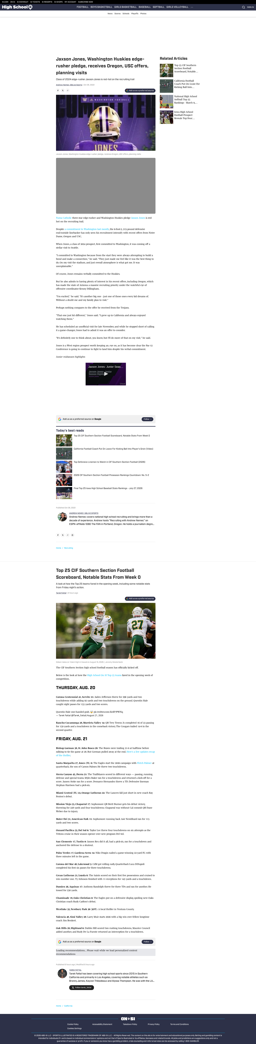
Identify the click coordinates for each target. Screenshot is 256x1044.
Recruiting (68, 548)
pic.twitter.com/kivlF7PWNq (108, 712)
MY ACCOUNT (70, 2)
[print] (72, 535)
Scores (117, 14)
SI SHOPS (58, 2)
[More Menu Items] (191, 7)
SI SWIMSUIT (22, 2)
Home (58, 548)
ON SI (12, 2)
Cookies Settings (74, 1029)
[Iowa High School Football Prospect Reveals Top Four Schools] (180, 117)
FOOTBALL (83, 7)
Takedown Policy (130, 1024)
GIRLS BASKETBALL (125, 7)
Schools (126, 14)
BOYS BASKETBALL (101, 7)
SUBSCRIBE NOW (85, 2)
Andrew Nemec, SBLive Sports (69, 85)
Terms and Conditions (179, 1024)
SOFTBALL (158, 7)
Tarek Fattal (61, 593)
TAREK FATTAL (75, 970)
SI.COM (5, 2)
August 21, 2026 (95, 715)
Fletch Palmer (144, 763)
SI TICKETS (35, 2)
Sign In (250, 7)
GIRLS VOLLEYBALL (177, 7)
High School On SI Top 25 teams (104, 675)
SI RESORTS (47, 2)
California (68, 1006)
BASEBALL (145, 7)
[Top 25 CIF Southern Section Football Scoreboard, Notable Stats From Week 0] (180, 70)
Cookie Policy (72, 1024)
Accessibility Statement (102, 1024)
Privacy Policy (154, 1024)
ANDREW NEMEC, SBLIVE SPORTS (83, 513)
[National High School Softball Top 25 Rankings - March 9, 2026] (180, 101)
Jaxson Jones (138, 218)
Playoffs (134, 14)
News (110, 14)
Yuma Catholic (64, 218)
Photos (143, 14)
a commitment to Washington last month (86, 229)
